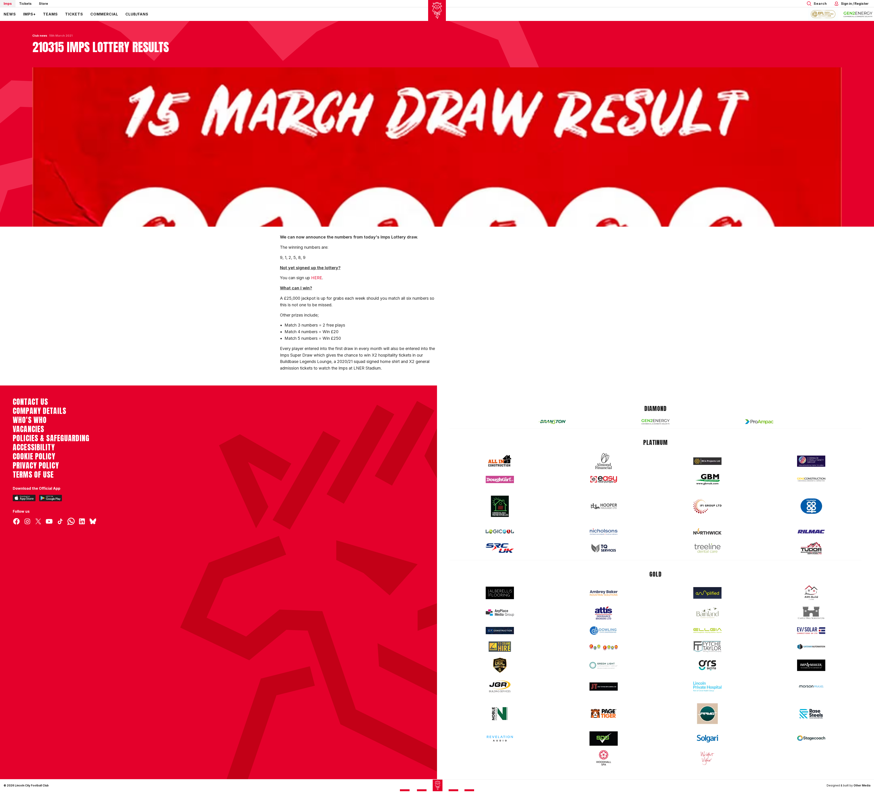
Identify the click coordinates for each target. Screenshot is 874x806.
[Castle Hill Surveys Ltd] (811, 613)
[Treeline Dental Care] (707, 548)
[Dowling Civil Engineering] (603, 630)
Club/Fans (136, 14)
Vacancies (28, 429)
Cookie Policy (34, 456)
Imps (8, 3)
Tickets (25, 3)
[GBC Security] (500, 665)
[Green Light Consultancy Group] (603, 665)
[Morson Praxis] (811, 686)
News (10, 14)
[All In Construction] (500, 461)
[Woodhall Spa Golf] (603, 757)
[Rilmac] (811, 531)
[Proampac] (759, 421)
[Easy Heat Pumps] (603, 479)
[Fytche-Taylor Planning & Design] (707, 646)
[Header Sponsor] (858, 14)
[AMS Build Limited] (811, 592)
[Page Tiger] (603, 713)
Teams (50, 14)
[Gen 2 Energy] (655, 421)
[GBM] (707, 479)
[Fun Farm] (603, 646)
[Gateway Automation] (811, 646)
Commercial (104, 14)
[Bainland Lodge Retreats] (707, 613)
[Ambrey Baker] (603, 593)
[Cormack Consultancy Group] (811, 461)
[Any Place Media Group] (500, 612)
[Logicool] (500, 532)
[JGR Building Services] (500, 686)
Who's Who (30, 420)
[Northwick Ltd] (707, 531)
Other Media (862, 785)
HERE (316, 277)
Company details (39, 411)
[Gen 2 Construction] (811, 479)
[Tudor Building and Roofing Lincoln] (811, 548)
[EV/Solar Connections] (811, 630)
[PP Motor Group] (707, 714)
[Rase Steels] (811, 713)
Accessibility (34, 447)
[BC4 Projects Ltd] (707, 461)
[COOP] (811, 506)
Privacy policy (36, 465)
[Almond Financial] (603, 461)
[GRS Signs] (707, 665)
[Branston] (552, 422)
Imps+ (29, 14)
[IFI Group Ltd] (707, 506)
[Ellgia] (707, 630)
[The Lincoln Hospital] (707, 686)
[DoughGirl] (500, 479)
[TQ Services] (603, 548)
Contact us (30, 402)
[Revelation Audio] (500, 738)
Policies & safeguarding (51, 438)
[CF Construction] (500, 630)
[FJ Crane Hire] (500, 646)
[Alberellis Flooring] (500, 593)
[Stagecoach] (811, 738)
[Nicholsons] (603, 531)
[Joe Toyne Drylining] (603, 686)
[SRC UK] (500, 548)
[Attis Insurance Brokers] (603, 613)
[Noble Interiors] (500, 713)
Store (43, 3)
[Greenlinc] (500, 506)
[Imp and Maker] (811, 665)
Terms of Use (33, 474)
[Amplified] (707, 593)
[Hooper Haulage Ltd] (603, 506)
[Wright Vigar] (707, 757)
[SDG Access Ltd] (603, 738)
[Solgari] (707, 739)
